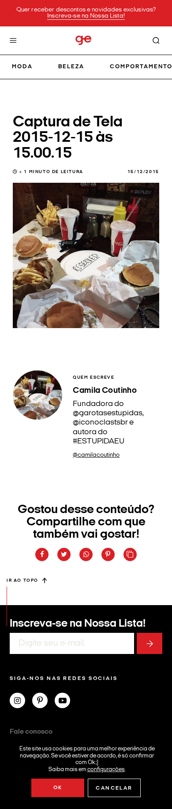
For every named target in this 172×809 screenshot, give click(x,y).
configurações (106, 769)
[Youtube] (66, 701)
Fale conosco (31, 731)
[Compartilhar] (42, 554)
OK (58, 788)
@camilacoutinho (96, 455)
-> (149, 643)
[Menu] (13, 40)
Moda (22, 67)
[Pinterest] (43, 701)
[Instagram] (21, 701)
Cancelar (114, 788)
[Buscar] (156, 40)
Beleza (71, 67)
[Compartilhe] (130, 554)
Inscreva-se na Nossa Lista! (86, 16)
